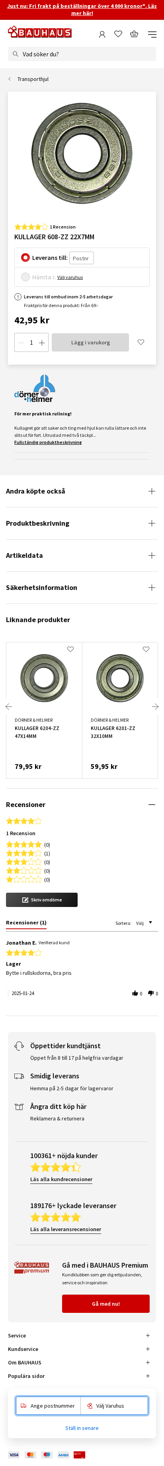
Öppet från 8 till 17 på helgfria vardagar (76, 1057)
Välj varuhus (70, 277)
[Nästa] (155, 707)
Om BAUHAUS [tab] (24, 1362)
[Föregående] (9, 707)
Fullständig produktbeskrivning (48, 442)
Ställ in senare (82, 1427)
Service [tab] (17, 1335)
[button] (42, 900)
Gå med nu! (106, 1303)
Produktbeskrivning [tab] (37, 523)
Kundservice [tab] (23, 1349)
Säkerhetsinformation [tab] (41, 587)
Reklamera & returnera (57, 1118)
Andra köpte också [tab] (35, 491)
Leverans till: (50, 257)
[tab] (26, 924)
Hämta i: (44, 277)
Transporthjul (33, 79)
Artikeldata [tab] (24, 555)
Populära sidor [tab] (26, 1376)
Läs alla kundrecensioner (61, 1179)
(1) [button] (47, 853)
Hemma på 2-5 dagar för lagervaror (71, 1088)
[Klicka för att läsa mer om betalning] (52, 1455)
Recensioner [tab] (25, 804)
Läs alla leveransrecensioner (65, 1229)
